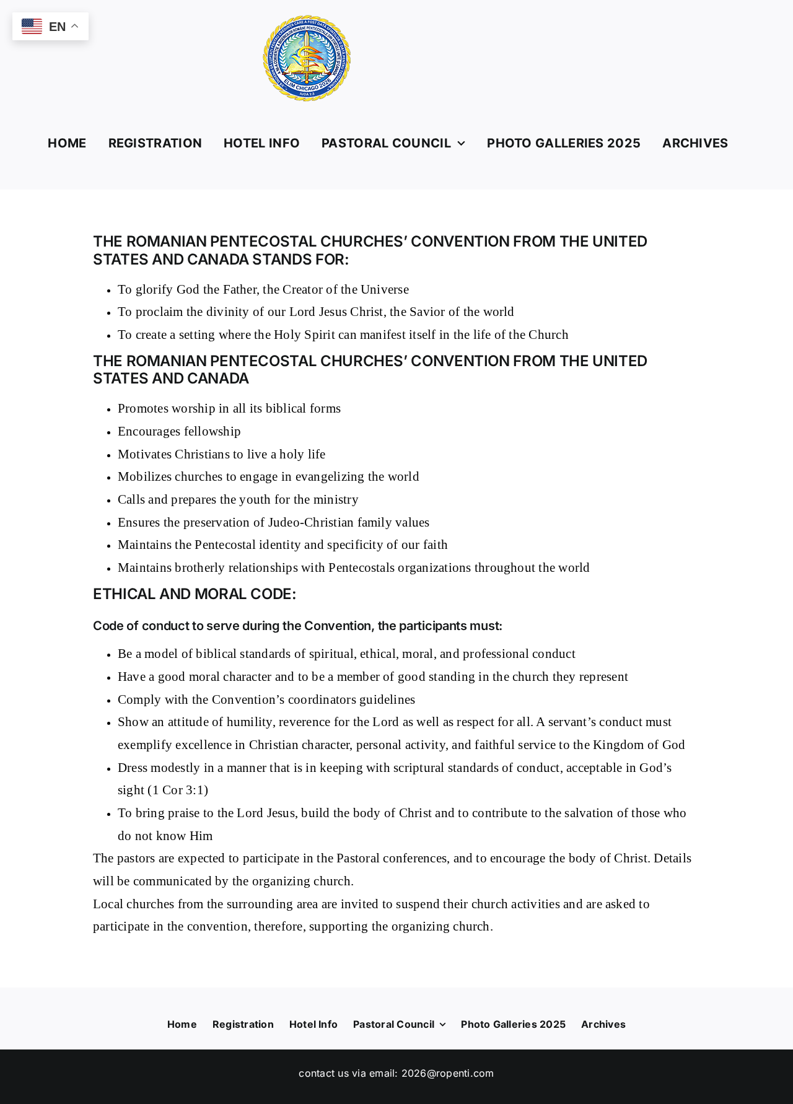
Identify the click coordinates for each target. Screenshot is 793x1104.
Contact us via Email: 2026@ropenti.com (396, 1073)
